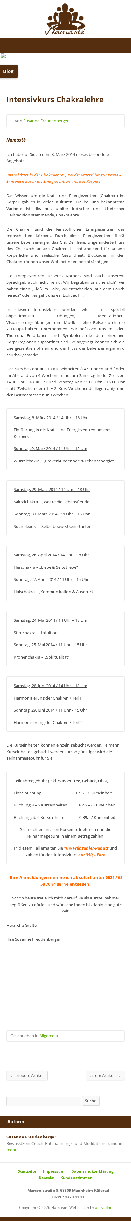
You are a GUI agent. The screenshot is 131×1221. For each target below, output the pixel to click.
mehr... (12, 1149)
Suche (90, 1101)
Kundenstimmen (76, 1177)
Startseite (27, 1171)
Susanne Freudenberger (46, 120)
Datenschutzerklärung (92, 1171)
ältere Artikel (105, 1075)
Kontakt (46, 1177)
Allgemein (48, 1036)
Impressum (54, 1171)
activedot (103, 1207)
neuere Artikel (26, 1075)
